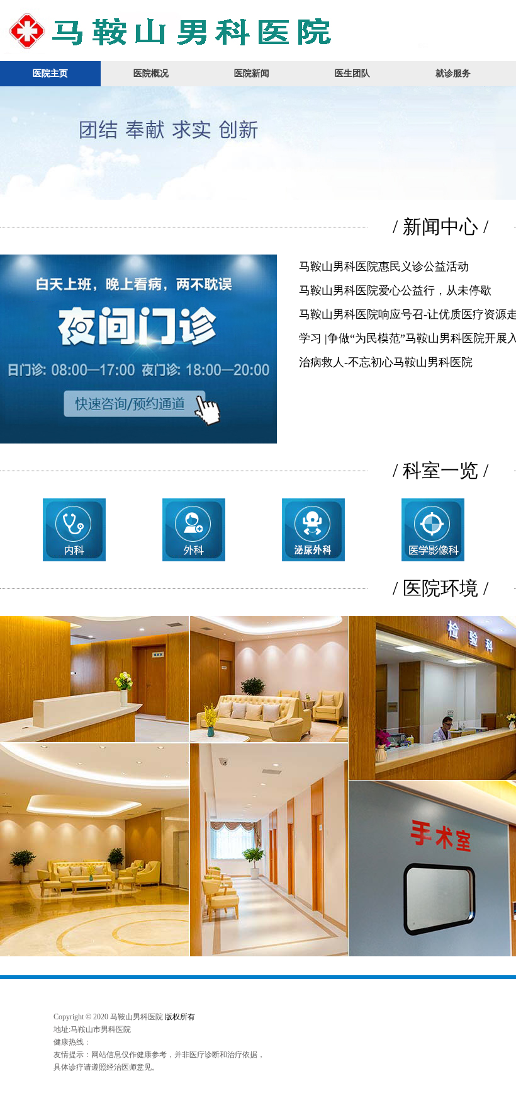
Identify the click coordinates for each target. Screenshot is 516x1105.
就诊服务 (453, 73)
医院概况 (151, 73)
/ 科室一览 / (440, 470)
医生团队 (352, 73)
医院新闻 (251, 73)
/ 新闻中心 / (440, 226)
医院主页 (50, 73)
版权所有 (180, 1016)
